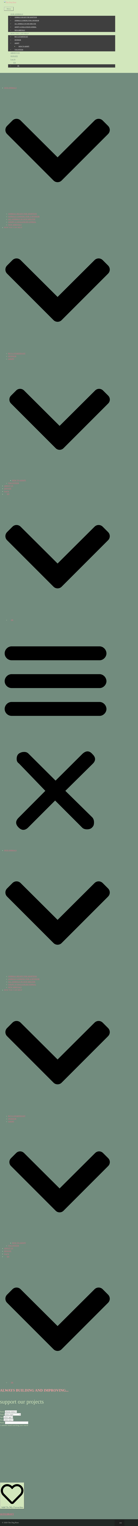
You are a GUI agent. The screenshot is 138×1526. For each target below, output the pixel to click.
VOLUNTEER (19, 49)
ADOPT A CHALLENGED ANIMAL (25, 27)
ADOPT (17, 43)
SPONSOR (18, 40)
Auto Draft (7, 1514)
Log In (13, 59)
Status (2, 1412)
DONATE (14, 56)
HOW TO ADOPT (24, 46)
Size (2, 1420)
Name (2, 1423)
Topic (2, 1414)
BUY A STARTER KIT (21, 37)
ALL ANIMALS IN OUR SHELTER (25, 24)
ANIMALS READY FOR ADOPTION (26, 17)
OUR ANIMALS (17, 14)
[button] (55, 735)
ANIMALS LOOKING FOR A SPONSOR (27, 20)
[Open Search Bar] (6, 5)
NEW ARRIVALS (20, 30)
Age (2, 1417)
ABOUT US (15, 53)
